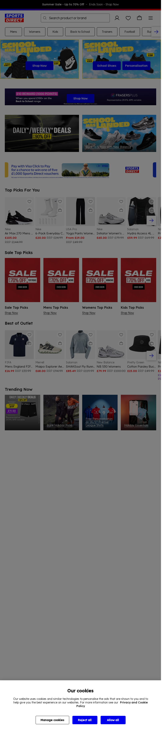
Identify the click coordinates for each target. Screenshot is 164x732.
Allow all (113, 720)
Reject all (85, 720)
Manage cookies (52, 720)
